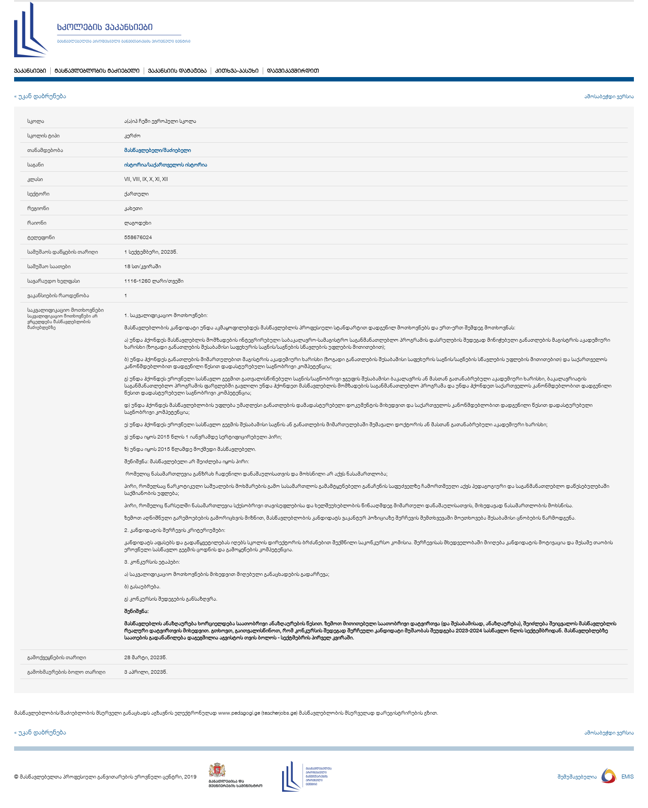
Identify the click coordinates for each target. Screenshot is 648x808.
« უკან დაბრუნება (40, 96)
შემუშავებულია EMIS (596, 776)
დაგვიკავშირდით (293, 70)
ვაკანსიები (30, 70)
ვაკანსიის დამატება (177, 70)
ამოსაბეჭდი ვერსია (609, 96)
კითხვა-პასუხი (237, 70)
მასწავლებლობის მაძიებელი (97, 70)
